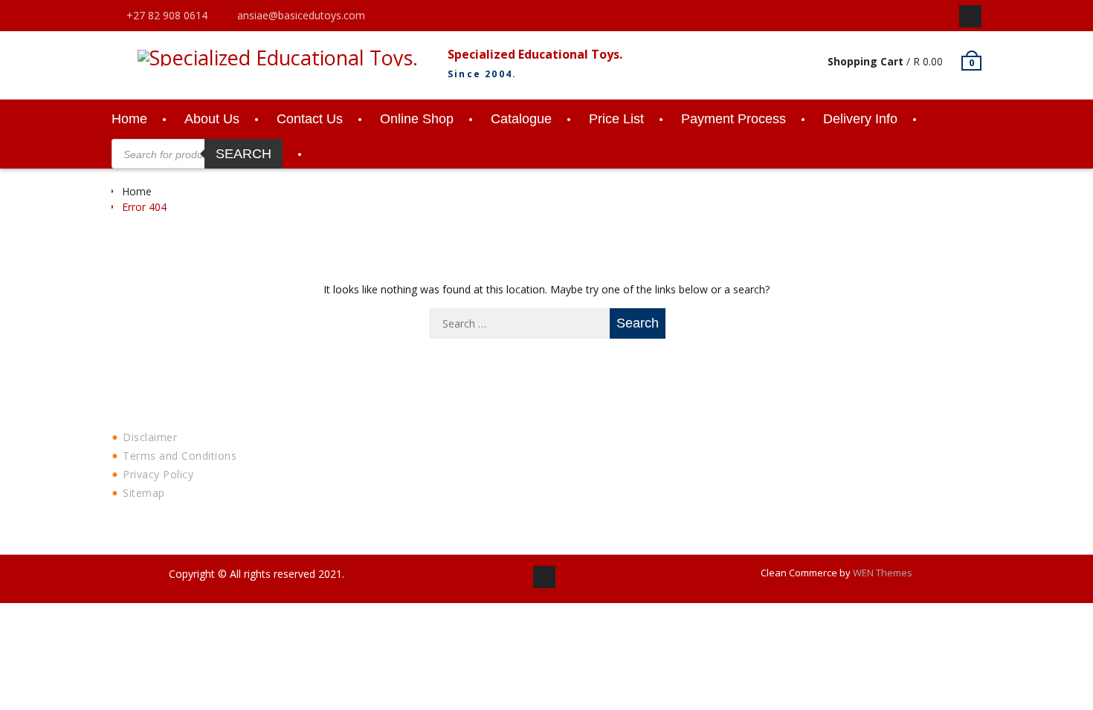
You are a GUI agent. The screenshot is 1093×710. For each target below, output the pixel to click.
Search (243, 153)
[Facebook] (970, 16)
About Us (211, 118)
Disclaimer (150, 437)
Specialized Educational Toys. (535, 54)
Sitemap (144, 493)
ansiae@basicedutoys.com (301, 15)
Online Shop (417, 118)
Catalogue (521, 118)
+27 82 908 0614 (166, 15)
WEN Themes (882, 572)
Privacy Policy (158, 474)
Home (129, 118)
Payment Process (733, 118)
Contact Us (310, 118)
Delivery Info (860, 118)
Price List (616, 118)
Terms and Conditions (179, 456)
